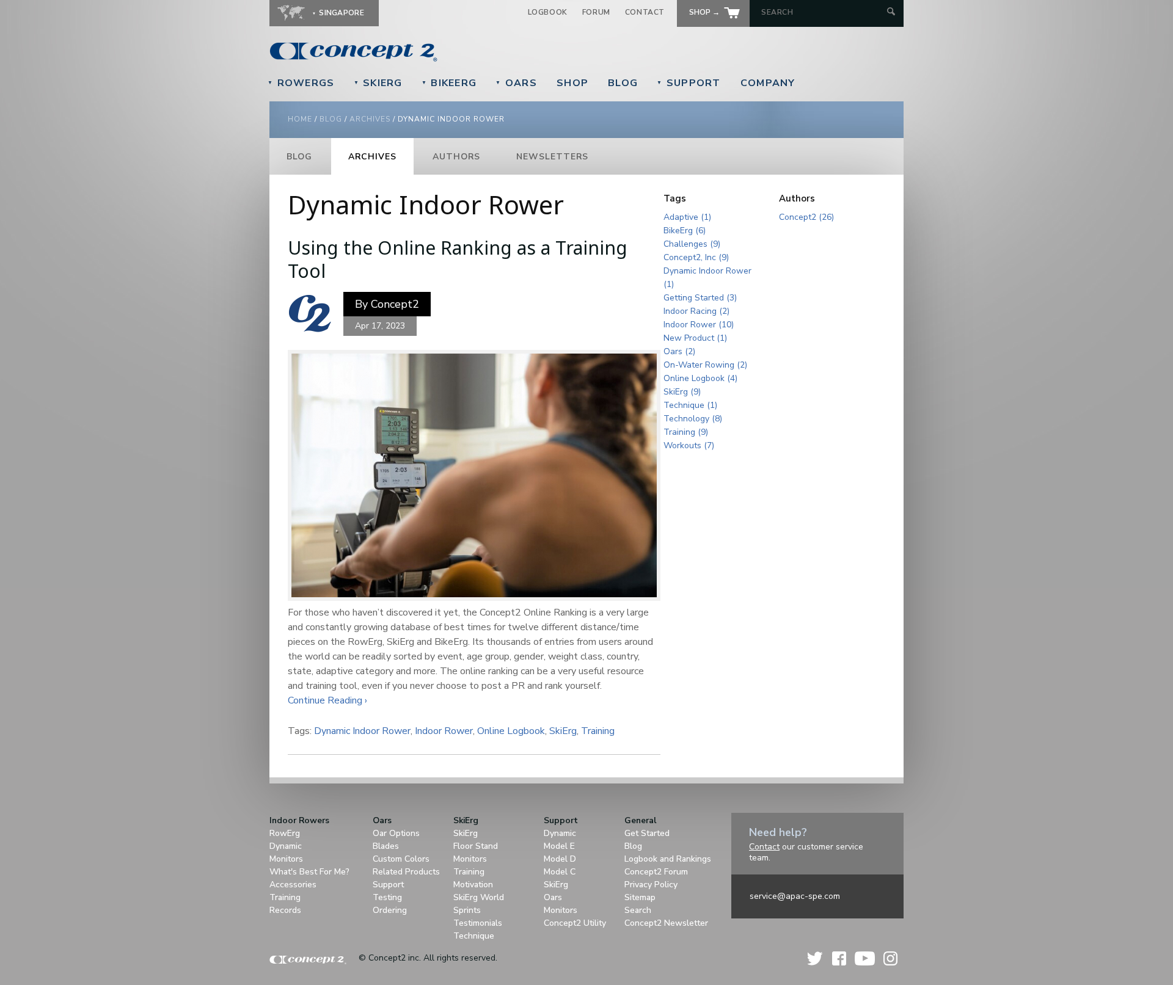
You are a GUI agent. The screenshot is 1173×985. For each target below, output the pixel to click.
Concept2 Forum (656, 872)
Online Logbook (511, 731)
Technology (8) (692, 418)
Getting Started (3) (700, 297)
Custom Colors (401, 859)
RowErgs (301, 83)
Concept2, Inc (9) (696, 257)
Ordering (390, 910)
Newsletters (552, 156)
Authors (456, 156)
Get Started (647, 833)
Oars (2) (679, 351)
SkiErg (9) (682, 392)
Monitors (286, 859)
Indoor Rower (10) (698, 324)
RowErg (284, 833)
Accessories (292, 884)
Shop (572, 83)
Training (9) (685, 432)
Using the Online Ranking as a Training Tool (457, 259)
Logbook (548, 12)
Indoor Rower (444, 731)
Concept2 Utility (575, 923)
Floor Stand (475, 846)
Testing (387, 897)
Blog (623, 83)
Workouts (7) (688, 445)
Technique (473, 936)
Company (767, 83)
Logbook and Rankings (667, 859)
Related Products (406, 872)
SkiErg (378, 83)
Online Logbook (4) (700, 378)
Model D (560, 859)
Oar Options (396, 833)
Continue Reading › (327, 700)
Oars (516, 83)
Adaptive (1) (687, 217)
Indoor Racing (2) (696, 311)
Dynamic (285, 846)
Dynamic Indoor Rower (362, 731)
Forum (596, 12)
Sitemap (640, 897)
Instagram (890, 958)
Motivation (473, 884)
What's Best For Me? (309, 872)
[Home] (437, 52)
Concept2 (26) (806, 217)
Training (598, 731)
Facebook (839, 958)
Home (300, 119)
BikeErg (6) (684, 230)
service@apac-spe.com (795, 896)
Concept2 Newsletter (666, 923)
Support (689, 83)
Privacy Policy (651, 884)
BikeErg (449, 83)
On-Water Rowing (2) (705, 365)
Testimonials (477, 923)
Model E (559, 846)
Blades (386, 846)
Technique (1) (690, 405)
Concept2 (395, 304)
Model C (560, 872)
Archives (369, 119)
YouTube (865, 958)
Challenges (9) (691, 244)
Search (637, 910)
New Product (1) (695, 338)
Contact (645, 12)
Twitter (816, 958)
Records (285, 910)
